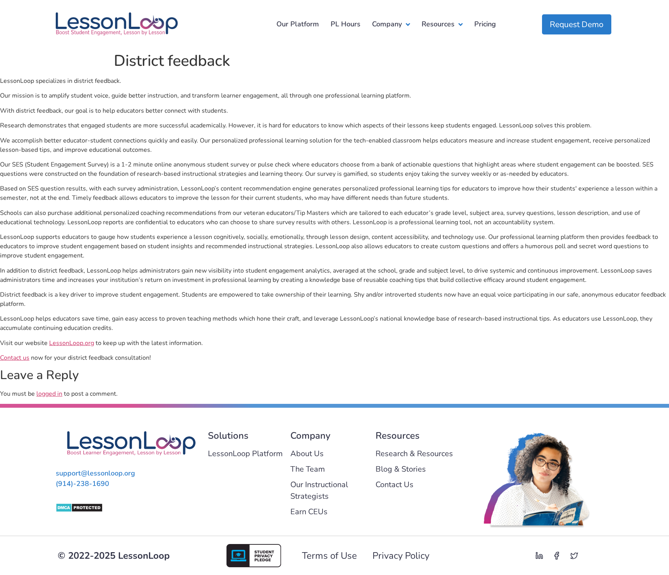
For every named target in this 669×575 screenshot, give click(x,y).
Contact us (14, 358)
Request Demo (577, 24)
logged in (49, 394)
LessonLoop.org (71, 343)
